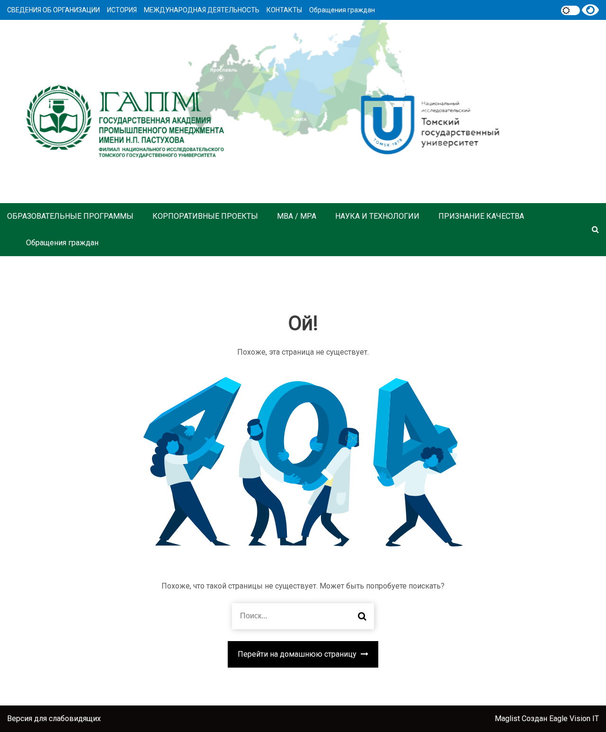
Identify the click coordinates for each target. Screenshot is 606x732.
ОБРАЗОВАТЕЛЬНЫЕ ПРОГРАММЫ (70, 216)
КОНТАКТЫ (284, 10)
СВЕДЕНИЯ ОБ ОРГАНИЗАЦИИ (53, 10)
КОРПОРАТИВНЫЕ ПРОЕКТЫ (205, 216)
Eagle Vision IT (574, 718)
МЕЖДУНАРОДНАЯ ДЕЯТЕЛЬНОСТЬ (201, 10)
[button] (595, 229)
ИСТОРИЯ (122, 10)
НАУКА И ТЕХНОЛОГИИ (377, 216)
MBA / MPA (296, 216)
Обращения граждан (342, 10)
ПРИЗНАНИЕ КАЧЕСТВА (481, 216)
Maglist (508, 718)
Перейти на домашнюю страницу (298, 654)
